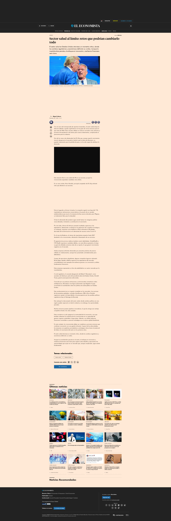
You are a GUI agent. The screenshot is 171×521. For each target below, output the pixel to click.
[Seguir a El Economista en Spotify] (118, 505)
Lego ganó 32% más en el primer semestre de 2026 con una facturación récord (112, 425)
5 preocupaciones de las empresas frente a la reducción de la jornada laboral (57, 468)
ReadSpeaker (88, 123)
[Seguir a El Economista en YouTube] (115, 505)
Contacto (75, 498)
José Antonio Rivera (72, 407)
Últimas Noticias (59, 30)
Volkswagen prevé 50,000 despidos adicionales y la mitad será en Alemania (57, 446)
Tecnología (107, 400)
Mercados (70, 400)
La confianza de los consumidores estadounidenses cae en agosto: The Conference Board (57, 403)
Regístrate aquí (106, 497)
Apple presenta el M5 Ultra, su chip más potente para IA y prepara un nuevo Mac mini (113, 403)
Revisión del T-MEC (86, 30)
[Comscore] (118, 515)
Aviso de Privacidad (54, 498)
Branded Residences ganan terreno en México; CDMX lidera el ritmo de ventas (94, 425)
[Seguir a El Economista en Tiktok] (118, 507)
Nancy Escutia (71, 472)
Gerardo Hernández (91, 407)
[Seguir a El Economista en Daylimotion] (124, 505)
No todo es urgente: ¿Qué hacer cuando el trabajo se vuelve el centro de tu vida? (75, 468)
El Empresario (61, 493)
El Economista (54, 493)
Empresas (51, 443)
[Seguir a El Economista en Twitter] (109, 505)
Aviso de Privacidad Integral (66, 498)
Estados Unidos (68, 357)
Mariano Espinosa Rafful (72, 450)
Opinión (51, 35)
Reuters (52, 407)
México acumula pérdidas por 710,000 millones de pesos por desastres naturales (56, 425)
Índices (109, 30)
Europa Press (108, 407)
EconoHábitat (52, 421)
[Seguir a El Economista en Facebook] (106, 505)
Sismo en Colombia (75, 30)
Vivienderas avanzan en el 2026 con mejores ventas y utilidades (75, 424)
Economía (51, 400)
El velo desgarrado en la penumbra (76, 445)
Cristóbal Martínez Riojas (54, 472)
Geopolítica (88, 465)
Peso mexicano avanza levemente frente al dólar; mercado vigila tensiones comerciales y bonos (76, 403)
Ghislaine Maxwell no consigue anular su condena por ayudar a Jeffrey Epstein (112, 468)
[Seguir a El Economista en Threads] (115, 507)
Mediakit (51, 495)
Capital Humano (89, 400)
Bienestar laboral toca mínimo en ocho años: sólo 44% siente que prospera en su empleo (113, 446)
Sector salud (58, 357)
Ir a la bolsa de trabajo (59, 508)
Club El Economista (70, 493)
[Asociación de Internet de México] (127, 515)
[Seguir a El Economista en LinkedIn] (112, 505)
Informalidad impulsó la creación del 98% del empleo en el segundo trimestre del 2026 (94, 403)
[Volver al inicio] (69, 490)
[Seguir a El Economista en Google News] (112, 507)
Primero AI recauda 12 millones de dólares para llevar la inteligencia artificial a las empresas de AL (94, 446)
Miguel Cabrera (57, 116)
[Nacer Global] (46, 504)
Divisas (114, 30)
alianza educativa (96, 30)
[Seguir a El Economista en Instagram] (121, 505)
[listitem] (51, 122)
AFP (51, 450)
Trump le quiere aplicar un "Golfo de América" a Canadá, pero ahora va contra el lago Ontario (94, 468)
